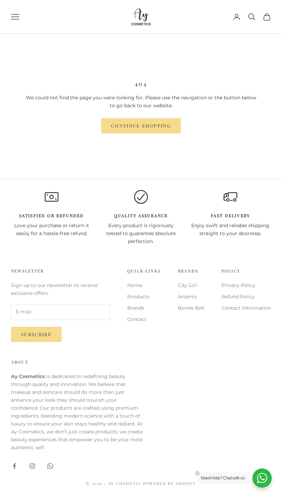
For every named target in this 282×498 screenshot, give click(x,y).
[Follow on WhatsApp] (50, 466)
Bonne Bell (191, 308)
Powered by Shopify (169, 483)
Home (134, 285)
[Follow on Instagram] (32, 466)
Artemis (187, 297)
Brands (135, 308)
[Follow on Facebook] (14, 466)
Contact (137, 319)
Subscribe (36, 334)
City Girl (187, 285)
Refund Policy (238, 297)
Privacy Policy (238, 285)
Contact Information (246, 308)
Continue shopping (141, 126)
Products (138, 297)
